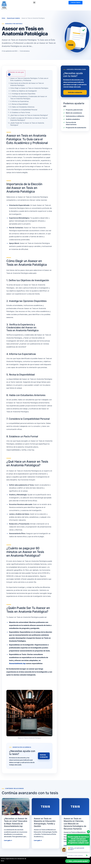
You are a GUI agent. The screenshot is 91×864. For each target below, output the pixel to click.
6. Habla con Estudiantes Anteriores (22, 107)
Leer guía (8, 840)
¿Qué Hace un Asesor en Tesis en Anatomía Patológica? (29, 115)
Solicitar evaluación (44, 756)
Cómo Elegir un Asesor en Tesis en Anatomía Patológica (29, 88)
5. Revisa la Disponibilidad (19, 104)
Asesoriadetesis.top (17, 663)
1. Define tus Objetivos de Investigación (23, 91)
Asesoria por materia (13, 18)
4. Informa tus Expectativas (19, 101)
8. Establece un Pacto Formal (20, 112)
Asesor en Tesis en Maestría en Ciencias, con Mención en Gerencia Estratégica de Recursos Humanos (75, 823)
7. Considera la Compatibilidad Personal (23, 110)
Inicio (3, 18)
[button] (34, 2)
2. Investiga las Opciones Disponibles (22, 94)
